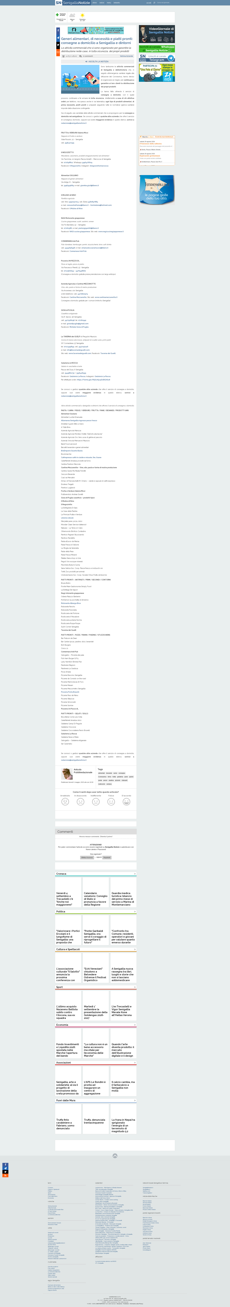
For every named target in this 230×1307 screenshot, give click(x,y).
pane (126, 777)
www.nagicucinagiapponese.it (111, 232)
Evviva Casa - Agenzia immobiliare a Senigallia (108, 1206)
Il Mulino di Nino (76, 208)
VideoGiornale (52, 1208)
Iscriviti (50, 1238)
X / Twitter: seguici (53, 1251)
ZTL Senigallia (99, 1263)
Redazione (51, 1236)
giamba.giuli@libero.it (89, 185)
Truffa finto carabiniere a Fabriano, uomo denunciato (65, 1124)
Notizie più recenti (53, 1232)
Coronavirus (102, 777)
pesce (105, 780)
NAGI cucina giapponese (80, 232)
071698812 (68, 162)
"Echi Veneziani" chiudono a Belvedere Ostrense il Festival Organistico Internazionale (95, 976)
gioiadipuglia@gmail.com (77, 324)
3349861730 (70, 373)
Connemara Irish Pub (78, 251)
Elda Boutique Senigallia (102, 1253)
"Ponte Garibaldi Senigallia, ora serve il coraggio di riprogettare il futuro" (95, 937)
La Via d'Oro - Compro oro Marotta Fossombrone (109, 1212)
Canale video (51, 1273)
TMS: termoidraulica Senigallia (104, 1189)
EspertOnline (51, 1213)
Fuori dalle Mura (52, 1196)
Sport (49, 1193)
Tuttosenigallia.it (147, 1193)
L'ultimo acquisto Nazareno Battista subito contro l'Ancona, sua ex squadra (67, 1012)
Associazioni (51, 1194)
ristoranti (124, 780)
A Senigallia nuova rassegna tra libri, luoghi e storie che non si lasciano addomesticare (123, 974)
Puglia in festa (147, 1229)
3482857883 (93, 202)
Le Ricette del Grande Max (55, 1209)
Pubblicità (126, 1303)
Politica (50, 1191)
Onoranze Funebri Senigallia (56, 1255)
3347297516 (83, 347)
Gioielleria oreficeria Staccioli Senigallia (106, 1251)
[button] (149, 2)
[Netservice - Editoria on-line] (96, 33)
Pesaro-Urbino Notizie (149, 1209)
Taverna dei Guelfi (107, 353)
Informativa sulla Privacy (136, 1303)
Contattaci (51, 1241)
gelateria (120, 777)
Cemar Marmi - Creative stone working (106, 1199)
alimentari (101, 773)
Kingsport (145, 1244)
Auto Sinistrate (147, 1243)
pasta (100, 780)
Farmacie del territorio (54, 1285)
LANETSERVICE (100, 1303)
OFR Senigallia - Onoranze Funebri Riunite (107, 1231)
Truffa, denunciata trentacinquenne (94, 1121)
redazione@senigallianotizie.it (73, 123)
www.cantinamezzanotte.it (106, 297)
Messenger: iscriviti (53, 1250)
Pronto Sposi (146, 1248)
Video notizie (51, 1275)
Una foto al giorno (53, 1266)
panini (131, 777)
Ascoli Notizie (147, 1204)
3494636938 (70, 248)
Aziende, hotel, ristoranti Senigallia (105, 1217)
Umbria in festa (147, 1233)
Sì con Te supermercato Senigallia (105, 1218)
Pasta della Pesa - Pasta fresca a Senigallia (108, 1232)
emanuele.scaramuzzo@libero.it (94, 248)
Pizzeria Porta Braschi (70, 692)
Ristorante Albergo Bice (71, 603)
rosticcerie (101, 784)
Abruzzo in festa (147, 1219)
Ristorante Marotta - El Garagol (104, 1222)
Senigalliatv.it (146, 1189)
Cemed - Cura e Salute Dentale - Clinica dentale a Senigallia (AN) (114, 1210)
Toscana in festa (147, 1231)
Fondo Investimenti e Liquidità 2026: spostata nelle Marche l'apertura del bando (67, 1050)
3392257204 (74, 202)
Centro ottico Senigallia (102, 1201)
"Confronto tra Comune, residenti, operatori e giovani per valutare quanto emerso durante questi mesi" (123, 938)
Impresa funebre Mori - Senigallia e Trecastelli (108, 1220)
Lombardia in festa (148, 1226)
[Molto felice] (126, 801)
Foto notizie (51, 1268)
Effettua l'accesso (87, 857)
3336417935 (69, 143)
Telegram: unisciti (53, 1248)
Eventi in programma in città (56, 1288)
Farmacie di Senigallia (54, 1253)
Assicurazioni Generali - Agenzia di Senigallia (108, 1196)
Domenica (82, 20)
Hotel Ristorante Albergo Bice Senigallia (106, 1243)
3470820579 (83, 294)
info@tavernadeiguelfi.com (78, 350)
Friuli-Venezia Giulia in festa (151, 1223)
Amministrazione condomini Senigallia (106, 1215)
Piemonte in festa (148, 1228)
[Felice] (111, 801)
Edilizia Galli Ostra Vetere (102, 1198)
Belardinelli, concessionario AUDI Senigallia (107, 1213)
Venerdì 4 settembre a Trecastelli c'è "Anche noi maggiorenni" (64, 899)
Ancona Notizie (147, 1202)
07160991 (82, 320)
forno (109, 777)
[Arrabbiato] (65, 801)
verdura (109, 784)
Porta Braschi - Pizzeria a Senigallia (105, 1239)
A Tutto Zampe (52, 1211)
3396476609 (87, 162)
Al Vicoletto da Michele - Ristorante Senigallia (108, 1224)
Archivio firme (52, 1244)
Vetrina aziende (52, 1239)
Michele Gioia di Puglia (79, 327)
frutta (114, 777)
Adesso (72, 20)
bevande (109, 773)
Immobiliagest (147, 1250)
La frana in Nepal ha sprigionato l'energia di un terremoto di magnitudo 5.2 (123, 1125)
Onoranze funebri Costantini (103, 1193)
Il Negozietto (75, 166)
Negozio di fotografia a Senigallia (104, 1229)
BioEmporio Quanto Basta (72, 451)
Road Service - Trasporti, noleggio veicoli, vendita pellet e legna (113, 1244)
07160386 (68, 228)
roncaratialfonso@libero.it (78, 205)
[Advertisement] (157, 99)
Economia (51, 1198)
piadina (111, 780)
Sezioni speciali (52, 1277)
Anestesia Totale (53, 1224)
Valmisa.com (146, 1191)
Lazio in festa (146, 1224)
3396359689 (69, 185)
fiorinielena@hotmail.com (101, 205)
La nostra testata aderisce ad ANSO (105, 1261)
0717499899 (69, 347)
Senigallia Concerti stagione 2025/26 (105, 1250)
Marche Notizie (147, 1201)
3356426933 (81, 373)
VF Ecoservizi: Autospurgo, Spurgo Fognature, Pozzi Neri (112, 1246)
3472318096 (70, 320)
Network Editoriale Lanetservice (57, 1258)
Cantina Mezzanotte (78, 297)
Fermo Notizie (147, 1206)
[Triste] (80, 801)
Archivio (50, 1234)
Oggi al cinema (52, 1290)
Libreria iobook (67, 518)
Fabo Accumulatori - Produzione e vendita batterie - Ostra (112, 1236)
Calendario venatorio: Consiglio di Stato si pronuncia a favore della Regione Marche (95, 900)
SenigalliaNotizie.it (148, 1187)
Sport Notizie (146, 1246)
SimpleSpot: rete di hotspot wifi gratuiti (106, 1203)
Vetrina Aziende (126, 56)
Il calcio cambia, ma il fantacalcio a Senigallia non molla (123, 1086)
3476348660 (81, 271)
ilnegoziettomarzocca (99, 166)
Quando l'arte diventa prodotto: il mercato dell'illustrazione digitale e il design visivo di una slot (123, 1051)
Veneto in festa (147, 1235)
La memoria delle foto (54, 1214)
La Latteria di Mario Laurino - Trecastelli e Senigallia (110, 1248)
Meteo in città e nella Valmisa (56, 1286)
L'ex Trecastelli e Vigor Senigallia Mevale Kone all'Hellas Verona (122, 1011)
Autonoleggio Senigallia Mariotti (104, 1194)
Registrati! (107, 857)
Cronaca (50, 1187)
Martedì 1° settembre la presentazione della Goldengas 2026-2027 (95, 1012)
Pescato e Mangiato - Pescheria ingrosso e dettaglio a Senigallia (113, 1234)
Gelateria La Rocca (77, 376)
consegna (122, 773)
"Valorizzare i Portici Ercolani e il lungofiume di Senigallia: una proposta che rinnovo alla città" (68, 938)
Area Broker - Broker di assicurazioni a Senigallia (109, 1205)
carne (115, 773)
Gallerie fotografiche (54, 1270)
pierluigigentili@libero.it (88, 228)
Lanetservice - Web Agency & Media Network (108, 1187)
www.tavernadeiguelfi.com (80, 353)
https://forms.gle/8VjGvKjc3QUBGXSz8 (93, 380)
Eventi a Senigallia (53, 1256)
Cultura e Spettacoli (53, 1189)
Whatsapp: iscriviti (53, 1246)
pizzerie (117, 780)
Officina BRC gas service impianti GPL (106, 1237)
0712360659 (69, 271)
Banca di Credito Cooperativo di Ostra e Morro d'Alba (110, 1191)
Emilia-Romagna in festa (150, 1221)
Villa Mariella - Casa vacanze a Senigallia (107, 1241)
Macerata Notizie (148, 1208)
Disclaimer (119, 1303)
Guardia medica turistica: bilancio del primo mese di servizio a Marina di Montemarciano (123, 899)
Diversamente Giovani (54, 1223)
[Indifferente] (95, 801)
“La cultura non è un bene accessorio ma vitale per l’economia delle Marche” (95, 1050)
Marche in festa (147, 1217)
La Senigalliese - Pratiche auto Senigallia (107, 1225)
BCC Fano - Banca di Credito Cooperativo (107, 1208)
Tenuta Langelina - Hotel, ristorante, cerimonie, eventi (110, 1227)
